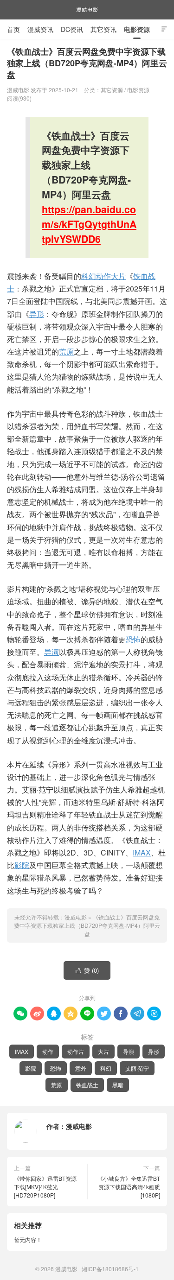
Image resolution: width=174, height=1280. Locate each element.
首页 (13, 29)
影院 (21, 865)
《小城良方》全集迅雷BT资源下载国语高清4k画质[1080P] (128, 1186)
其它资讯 (103, 29)
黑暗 (117, 1085)
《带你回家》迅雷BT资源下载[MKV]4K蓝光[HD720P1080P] (45, 1186)
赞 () (87, 970)
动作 (103, 276)
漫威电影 (87, 9)
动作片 (75, 1051)
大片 (118, 276)
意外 (80, 1068)
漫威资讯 (40, 29)
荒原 (66, 351)
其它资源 (112, 90)
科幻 (88, 276)
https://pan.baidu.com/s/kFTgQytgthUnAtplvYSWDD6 (89, 224)
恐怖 (133, 639)
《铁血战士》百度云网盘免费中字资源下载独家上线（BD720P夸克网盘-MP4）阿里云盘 (87, 925)
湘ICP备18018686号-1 (110, 1269)
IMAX (142, 852)
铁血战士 (87, 1085)
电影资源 (137, 29)
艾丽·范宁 (137, 1068)
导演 (51, 651)
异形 (36, 314)
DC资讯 (72, 29)
